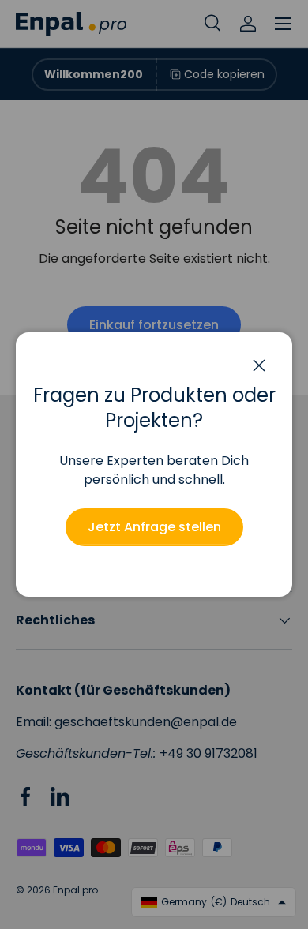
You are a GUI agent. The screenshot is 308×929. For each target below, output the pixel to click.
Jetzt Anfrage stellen (154, 527)
